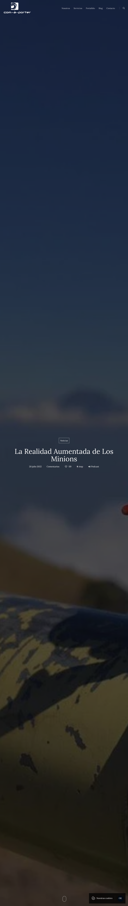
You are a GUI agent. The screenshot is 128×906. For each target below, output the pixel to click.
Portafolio (90, 8)
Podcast (95, 466)
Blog (101, 8)
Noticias (64, 440)
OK (120, 898)
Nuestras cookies (104, 898)
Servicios (78, 8)
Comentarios (53, 466)
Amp (80, 466)
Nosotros (66, 8)
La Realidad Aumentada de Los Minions (64, 455)
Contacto (110, 8)
